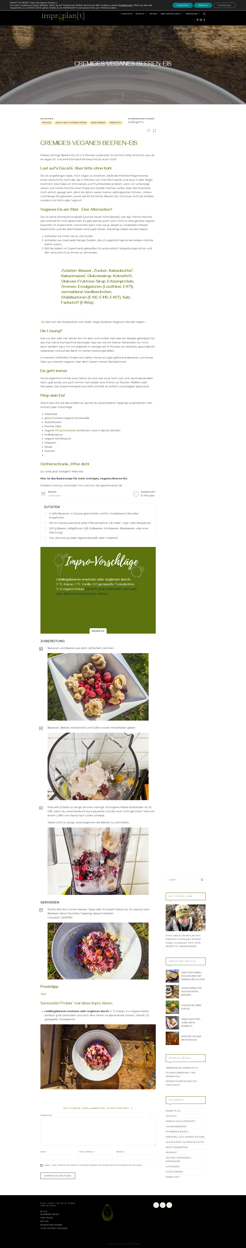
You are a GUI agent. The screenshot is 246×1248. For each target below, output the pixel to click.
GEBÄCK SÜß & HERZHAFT (180, 1121)
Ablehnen (203, 5)
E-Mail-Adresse (86, 1152)
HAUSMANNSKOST (176, 1126)
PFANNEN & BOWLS (177, 1131)
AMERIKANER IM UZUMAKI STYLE (182, 1068)
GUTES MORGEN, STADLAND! (53, 1228)
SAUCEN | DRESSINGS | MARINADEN (178, 1159)
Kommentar (46, 1115)
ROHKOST (171, 1152)
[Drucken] (148, 130)
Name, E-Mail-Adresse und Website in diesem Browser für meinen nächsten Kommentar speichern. (94, 1165)
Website (120, 1152)
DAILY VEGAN (46, 1217)
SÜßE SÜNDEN (98, 123)
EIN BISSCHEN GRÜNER (51, 1225)
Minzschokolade (65, 430)
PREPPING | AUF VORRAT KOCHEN (185, 1136)
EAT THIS (44, 1221)
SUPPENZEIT (173, 1166)
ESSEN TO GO (173, 1110)
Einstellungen (125, 5)
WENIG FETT (115, 123)
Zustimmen (183, 5)
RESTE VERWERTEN (177, 1147)
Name (43, 1152)
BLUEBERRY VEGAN (49, 1214)
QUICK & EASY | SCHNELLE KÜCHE (71, 123)
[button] (154, 130)
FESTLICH (46, 123)
